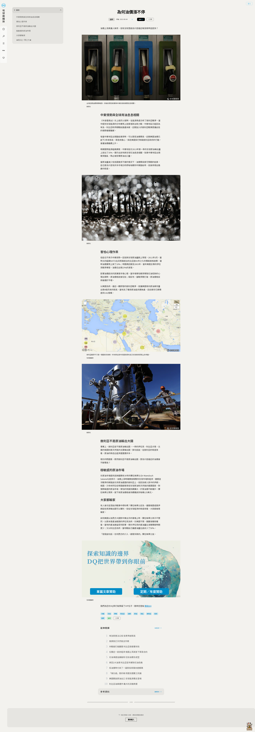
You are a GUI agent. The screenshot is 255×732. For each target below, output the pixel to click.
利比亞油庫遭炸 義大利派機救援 (123, 683)
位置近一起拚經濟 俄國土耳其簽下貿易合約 (128, 651)
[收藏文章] (132, 19)
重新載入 (131, 719)
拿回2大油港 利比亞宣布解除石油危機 (126, 662)
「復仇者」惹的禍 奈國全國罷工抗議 (125, 673)
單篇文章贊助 (106, 591)
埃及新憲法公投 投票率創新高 (122, 635)
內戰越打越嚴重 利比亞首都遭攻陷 (124, 646)
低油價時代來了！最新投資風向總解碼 (126, 667)
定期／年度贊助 (151, 591)
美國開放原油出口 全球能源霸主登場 (125, 678)
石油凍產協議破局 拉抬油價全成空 (124, 657)
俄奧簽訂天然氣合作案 (119, 641)
